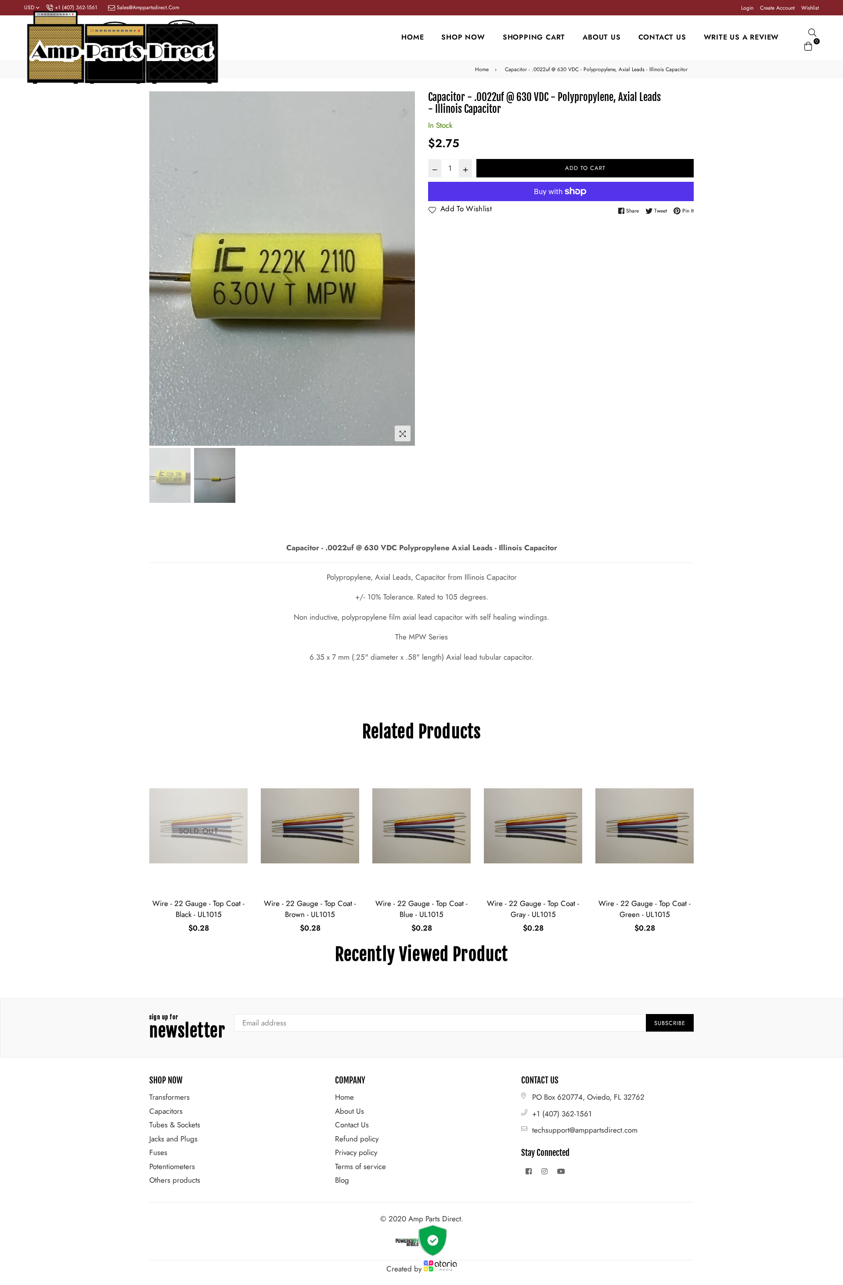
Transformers (169, 1097)
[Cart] (808, 45)
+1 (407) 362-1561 (562, 1113)
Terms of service (360, 1166)
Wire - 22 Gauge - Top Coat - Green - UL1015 (533, 909)
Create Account (777, 8)
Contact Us (352, 1124)
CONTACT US (662, 37)
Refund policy (356, 1138)
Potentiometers (172, 1166)
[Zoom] (403, 433)
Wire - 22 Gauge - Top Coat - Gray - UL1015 (421, 909)
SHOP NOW (463, 37)
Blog (342, 1180)
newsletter (187, 1027)
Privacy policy (356, 1152)
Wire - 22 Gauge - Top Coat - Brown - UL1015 (198, 909)
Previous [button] (160, 268)
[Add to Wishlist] (237, 798)
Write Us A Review (741, 37)
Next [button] (404, 268)
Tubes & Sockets (174, 1124)
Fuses (158, 1152)
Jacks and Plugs (173, 1138)
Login (747, 8)
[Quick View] (237, 781)
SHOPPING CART (534, 37)
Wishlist (810, 8)
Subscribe (669, 1023)
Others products (174, 1180)
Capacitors (166, 1111)
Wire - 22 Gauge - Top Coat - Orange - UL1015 (644, 909)
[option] (282, 268)
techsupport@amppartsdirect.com (585, 1130)
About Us (349, 1111)
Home (412, 37)
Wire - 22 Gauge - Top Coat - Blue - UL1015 (310, 909)
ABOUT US (601, 37)
